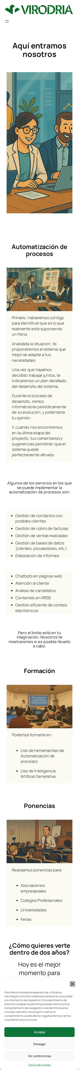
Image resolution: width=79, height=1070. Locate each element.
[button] (72, 984)
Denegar (39, 1044)
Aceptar (39, 1032)
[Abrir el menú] (7, 21)
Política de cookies (39, 1065)
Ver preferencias (39, 1056)
